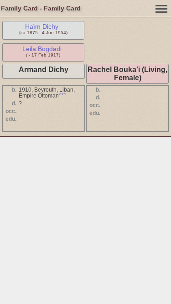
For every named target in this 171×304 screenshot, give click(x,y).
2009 (62, 94)
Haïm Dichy (41, 26)
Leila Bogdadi (42, 48)
